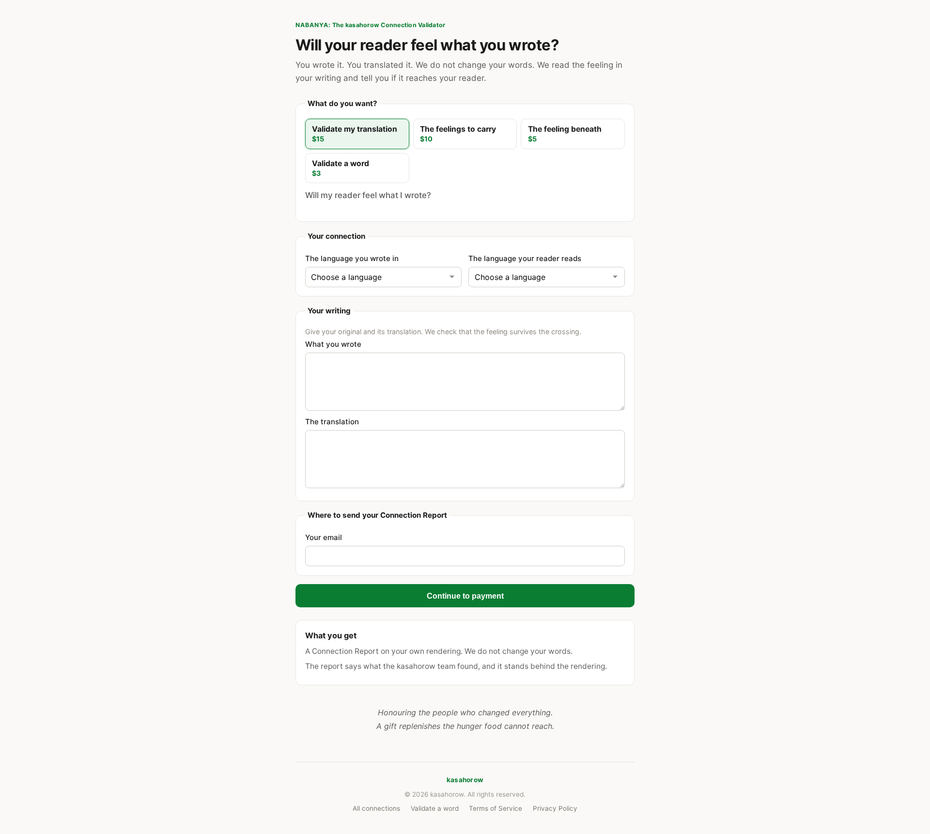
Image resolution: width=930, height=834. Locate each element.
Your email (323, 537)
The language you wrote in (352, 258)
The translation (332, 421)
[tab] (357, 134)
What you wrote (333, 344)
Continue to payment (465, 595)
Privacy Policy (555, 808)
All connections (376, 808)
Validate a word (435, 808)
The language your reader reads (524, 258)
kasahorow (465, 780)
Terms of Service (495, 808)
